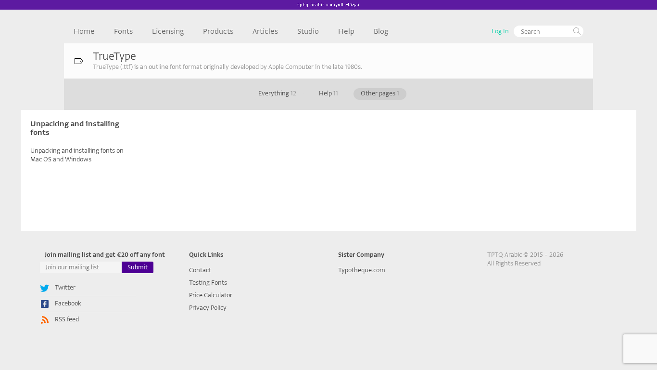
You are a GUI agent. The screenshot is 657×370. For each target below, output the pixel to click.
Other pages (380, 93)
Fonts (123, 31)
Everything (277, 93)
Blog (381, 31)
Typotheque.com (361, 270)
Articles (265, 31)
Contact (200, 270)
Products (218, 31)
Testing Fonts (208, 282)
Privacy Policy (208, 308)
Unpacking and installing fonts (74, 128)
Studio (308, 31)
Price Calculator (210, 295)
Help (346, 31)
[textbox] (548, 31)
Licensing (168, 31)
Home (84, 31)
